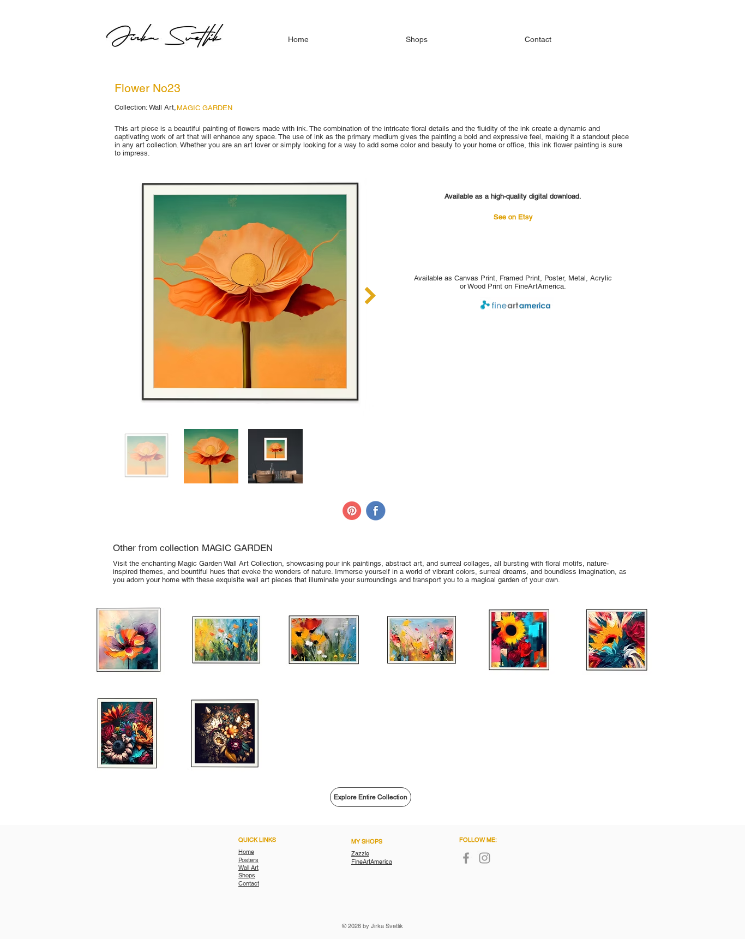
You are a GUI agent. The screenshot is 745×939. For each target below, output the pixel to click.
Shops (246, 875)
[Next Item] (370, 295)
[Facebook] (466, 858)
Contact (248, 883)
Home (246, 852)
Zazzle (360, 853)
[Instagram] (484, 858)
